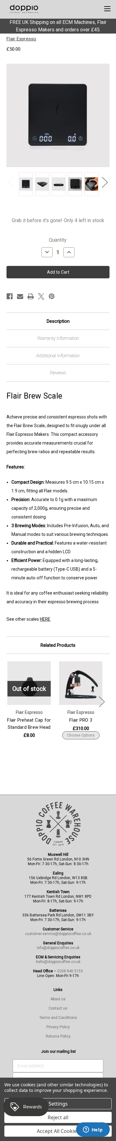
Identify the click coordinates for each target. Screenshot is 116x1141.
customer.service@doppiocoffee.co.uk (58, 934)
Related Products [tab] (58, 645)
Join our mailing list (58, 1051)
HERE (45, 619)
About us (58, 999)
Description (58, 321)
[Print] (31, 296)
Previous (11, 182)
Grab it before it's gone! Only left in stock (58, 220)
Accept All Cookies (58, 1131)
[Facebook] (9, 296)
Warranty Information (58, 338)
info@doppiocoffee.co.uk (58, 948)
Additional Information (58, 355)
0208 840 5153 (70, 971)
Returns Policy (58, 1036)
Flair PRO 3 (80, 720)
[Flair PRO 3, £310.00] (80, 683)
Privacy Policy (58, 1027)
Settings (58, 1103)
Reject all (58, 1117)
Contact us (58, 1008)
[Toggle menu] (107, 8)
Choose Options (81, 735)
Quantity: (58, 240)
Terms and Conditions (58, 1017)
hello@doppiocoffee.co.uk (58, 962)
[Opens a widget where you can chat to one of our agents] (93, 1130)
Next (105, 182)
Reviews (58, 373)
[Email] (20, 296)
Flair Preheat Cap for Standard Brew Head (29, 723)
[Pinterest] (52, 296)
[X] (41, 296)
